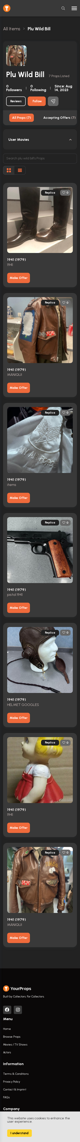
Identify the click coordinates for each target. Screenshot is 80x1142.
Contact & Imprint (14, 1089)
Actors (7, 1052)
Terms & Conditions (16, 1074)
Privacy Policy (11, 1081)
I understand (19, 1133)
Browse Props (11, 1037)
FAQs (6, 1097)
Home (7, 1029)
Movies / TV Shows (15, 1044)
